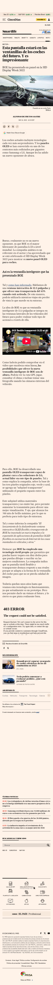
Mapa (32, 963)
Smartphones (7, 38)
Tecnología (33, 696)
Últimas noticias (10, 797)
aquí (37, 712)
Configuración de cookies (39, 960)
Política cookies (25, 960)
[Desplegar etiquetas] (49, 695)
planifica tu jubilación (10, 895)
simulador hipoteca (26, 887)
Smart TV (25, 38)
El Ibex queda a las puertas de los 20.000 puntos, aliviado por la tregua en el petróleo (25, 819)
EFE (18, 669)
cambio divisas (26, 895)
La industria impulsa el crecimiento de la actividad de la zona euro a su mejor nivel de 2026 (23, 826)
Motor (48, 38)
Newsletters (42, 963)
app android (42, 904)
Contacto (8, 960)
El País (47, 25)
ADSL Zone (45, 32)
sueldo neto (42, 887)
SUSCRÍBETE (41, 19)
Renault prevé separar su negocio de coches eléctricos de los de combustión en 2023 (33, 663)
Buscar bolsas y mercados (14, 838)
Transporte (23, 696)
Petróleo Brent (40, 14)
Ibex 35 (6, 14)
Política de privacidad (13, 963)
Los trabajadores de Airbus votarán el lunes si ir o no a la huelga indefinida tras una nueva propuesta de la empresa (26, 803)
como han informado (19, 284)
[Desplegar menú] (4, 19)
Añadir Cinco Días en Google (16, 133)
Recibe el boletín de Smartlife (16, 644)
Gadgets (33, 38)
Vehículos (13, 696)
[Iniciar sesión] (49, 20)
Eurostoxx (13, 850)
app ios (26, 904)
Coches (5, 696)
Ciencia (42, 696)
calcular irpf (10, 887)
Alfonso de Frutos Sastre (26, 117)
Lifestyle (40, 38)
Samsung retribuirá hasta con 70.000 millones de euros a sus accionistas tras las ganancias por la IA (26, 812)
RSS (36, 963)
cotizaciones (10, 904)
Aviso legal (15, 960)
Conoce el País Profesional (26, 913)
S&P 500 (21, 14)
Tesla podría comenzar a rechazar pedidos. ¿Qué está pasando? (31, 679)
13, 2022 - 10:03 (26, 120)
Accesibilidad (25, 963)
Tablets (17, 38)
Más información (7, 707)
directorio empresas (42, 895)
